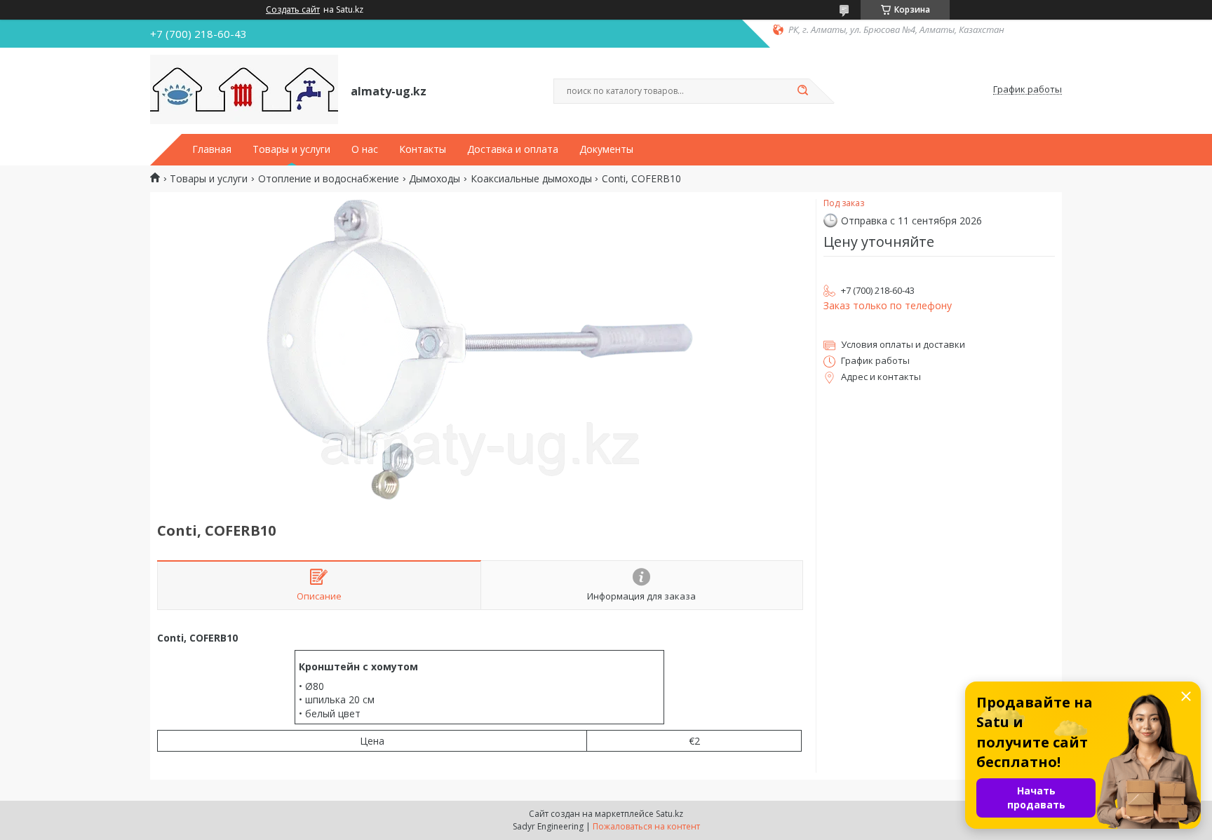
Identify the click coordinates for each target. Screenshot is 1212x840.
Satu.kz (669, 814)
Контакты (422, 149)
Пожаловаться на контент (646, 826)
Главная (211, 149)
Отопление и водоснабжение (328, 178)
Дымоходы (434, 178)
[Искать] (802, 91)
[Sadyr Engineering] (244, 90)
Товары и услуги (291, 149)
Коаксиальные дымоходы (531, 178)
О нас (364, 149)
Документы (606, 149)
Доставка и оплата (512, 149)
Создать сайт (293, 10)
